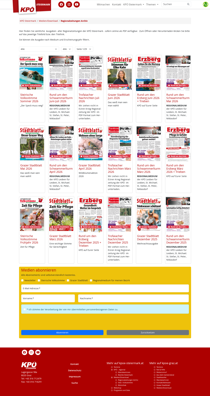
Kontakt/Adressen (164, 382)
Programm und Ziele (122, 390)
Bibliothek (122, 385)
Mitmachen (103, 4)
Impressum (75, 376)
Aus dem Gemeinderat (165, 375)
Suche (74, 382)
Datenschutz (74, 370)
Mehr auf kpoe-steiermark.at (125, 363)
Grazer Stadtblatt (163, 385)
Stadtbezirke (161, 377)
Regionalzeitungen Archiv (128, 380)
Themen (151, 4)
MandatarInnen (163, 380)
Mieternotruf (162, 372)
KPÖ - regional (119, 369)
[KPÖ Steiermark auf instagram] (69, 4)
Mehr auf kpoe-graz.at (163, 363)
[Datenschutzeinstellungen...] (205, 4)
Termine (117, 367)
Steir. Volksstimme (125, 382)
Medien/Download (121, 377)
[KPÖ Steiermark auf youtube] (77, 4)
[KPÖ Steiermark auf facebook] (61, 4)
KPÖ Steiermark (132, 4)
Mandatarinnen (124, 372)
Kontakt (116, 4)
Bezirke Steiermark (125, 375)
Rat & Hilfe (161, 369)
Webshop (117, 388)
